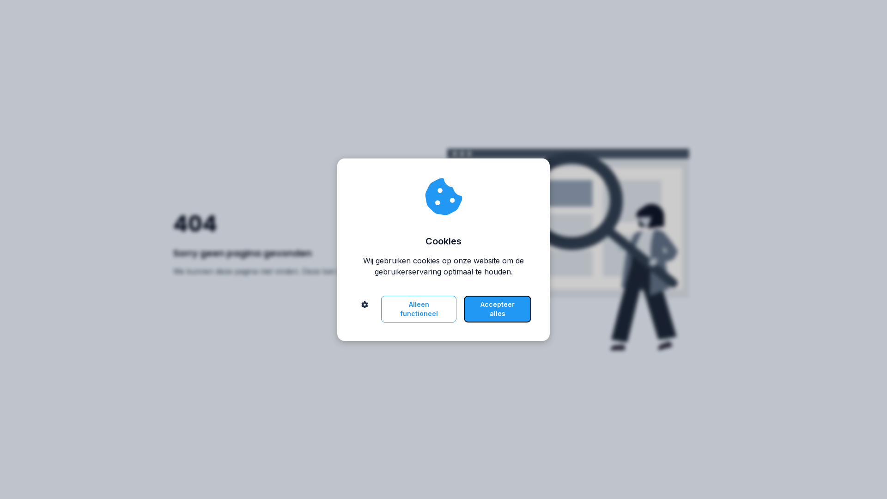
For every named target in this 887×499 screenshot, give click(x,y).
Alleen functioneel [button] (419, 308)
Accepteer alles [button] (497, 308)
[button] (365, 309)
